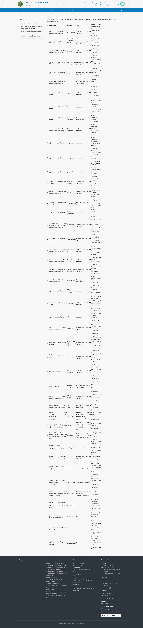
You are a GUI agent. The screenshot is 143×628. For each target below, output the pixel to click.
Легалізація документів (52, 583)
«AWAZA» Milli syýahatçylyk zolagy (82, 569)
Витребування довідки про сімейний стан (57, 571)
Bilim (74, 576)
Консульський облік (51, 577)
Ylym (74, 578)
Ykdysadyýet (76, 567)
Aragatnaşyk (71, 10)
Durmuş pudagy (77, 571)
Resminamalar (50, 598)
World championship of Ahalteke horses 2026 (85, 588)
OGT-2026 (76, 590)
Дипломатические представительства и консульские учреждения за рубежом (32, 35)
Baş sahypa (22, 10)
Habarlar (31, 10)
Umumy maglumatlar (78, 563)
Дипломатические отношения (29, 23)
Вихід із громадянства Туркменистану (56, 585)
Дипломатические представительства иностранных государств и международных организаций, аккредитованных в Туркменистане (31, 29)
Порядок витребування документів (55, 595)
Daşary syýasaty (77, 565)
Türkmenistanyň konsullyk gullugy (55, 563)
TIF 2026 (75, 586)
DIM (30, 14)
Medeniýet (76, 584)
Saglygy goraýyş (77, 574)
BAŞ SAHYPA (23, 14)
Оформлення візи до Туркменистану (56, 565)
